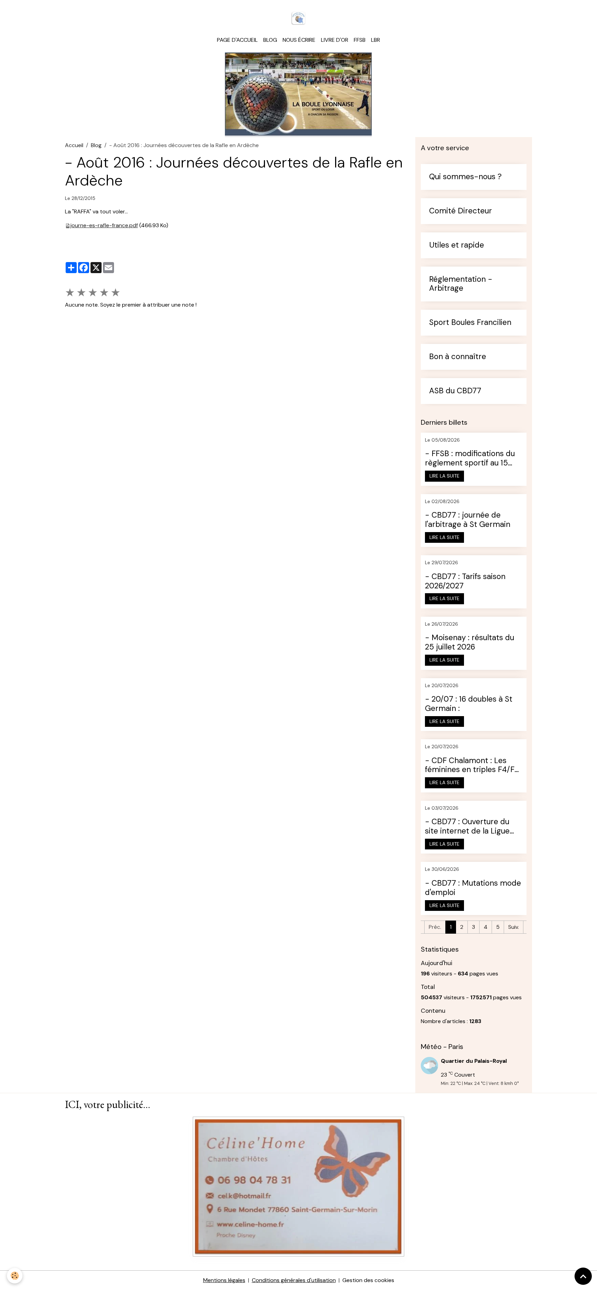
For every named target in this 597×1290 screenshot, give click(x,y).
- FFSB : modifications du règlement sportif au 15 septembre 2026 (470, 458)
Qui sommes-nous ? (465, 177)
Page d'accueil (237, 40)
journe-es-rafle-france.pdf (104, 225)
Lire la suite (444, 476)
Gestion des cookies (368, 1280)
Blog (270, 40)
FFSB (360, 40)
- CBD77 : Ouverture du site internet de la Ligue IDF (467, 826)
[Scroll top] (583, 1276)
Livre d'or (334, 40)
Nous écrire (299, 40)
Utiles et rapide (456, 245)
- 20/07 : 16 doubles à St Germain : (468, 704)
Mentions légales (224, 1280)
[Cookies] (14, 1275)
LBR (375, 40)
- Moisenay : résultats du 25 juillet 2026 (469, 642)
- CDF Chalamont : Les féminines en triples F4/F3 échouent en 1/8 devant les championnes (473, 765)
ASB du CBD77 (455, 391)
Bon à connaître (457, 357)
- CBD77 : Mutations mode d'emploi (473, 888)
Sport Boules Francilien (470, 322)
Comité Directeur (460, 211)
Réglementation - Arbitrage (460, 284)
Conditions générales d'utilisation (294, 1280)
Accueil (74, 145)
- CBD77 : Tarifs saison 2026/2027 (465, 581)
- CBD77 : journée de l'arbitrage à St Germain (467, 520)
